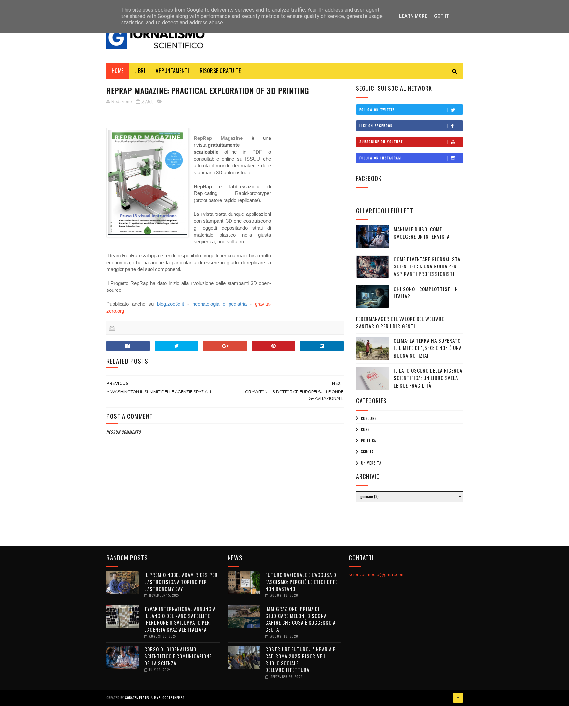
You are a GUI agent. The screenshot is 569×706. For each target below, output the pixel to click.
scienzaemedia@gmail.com (377, 574)
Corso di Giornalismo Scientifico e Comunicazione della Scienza (178, 656)
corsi (366, 429)
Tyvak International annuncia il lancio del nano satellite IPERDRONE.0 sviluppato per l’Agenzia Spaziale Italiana (180, 619)
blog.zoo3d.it (170, 304)
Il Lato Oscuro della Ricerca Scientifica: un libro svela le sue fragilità (428, 378)
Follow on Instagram (380, 157)
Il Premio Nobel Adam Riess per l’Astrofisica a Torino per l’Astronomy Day (181, 581)
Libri (140, 71)
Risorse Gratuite (220, 71)
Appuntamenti (172, 71)
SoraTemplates (137, 697)
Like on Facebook (376, 125)
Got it (441, 16)
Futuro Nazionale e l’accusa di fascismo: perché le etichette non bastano (301, 581)
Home (118, 71)
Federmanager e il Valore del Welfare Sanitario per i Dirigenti (400, 322)
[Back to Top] (458, 698)
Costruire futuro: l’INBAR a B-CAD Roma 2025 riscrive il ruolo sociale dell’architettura (301, 659)
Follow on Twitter (377, 109)
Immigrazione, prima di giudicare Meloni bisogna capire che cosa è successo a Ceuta (300, 619)
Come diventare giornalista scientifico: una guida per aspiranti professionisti (427, 266)
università (371, 463)
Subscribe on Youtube (381, 141)
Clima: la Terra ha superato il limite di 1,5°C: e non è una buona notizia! (428, 348)
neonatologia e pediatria (219, 304)
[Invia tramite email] (112, 327)
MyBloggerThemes (169, 697)
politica (368, 440)
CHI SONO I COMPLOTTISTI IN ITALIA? (426, 292)
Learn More (413, 16)
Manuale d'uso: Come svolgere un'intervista (422, 232)
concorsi (369, 418)
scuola (367, 451)
